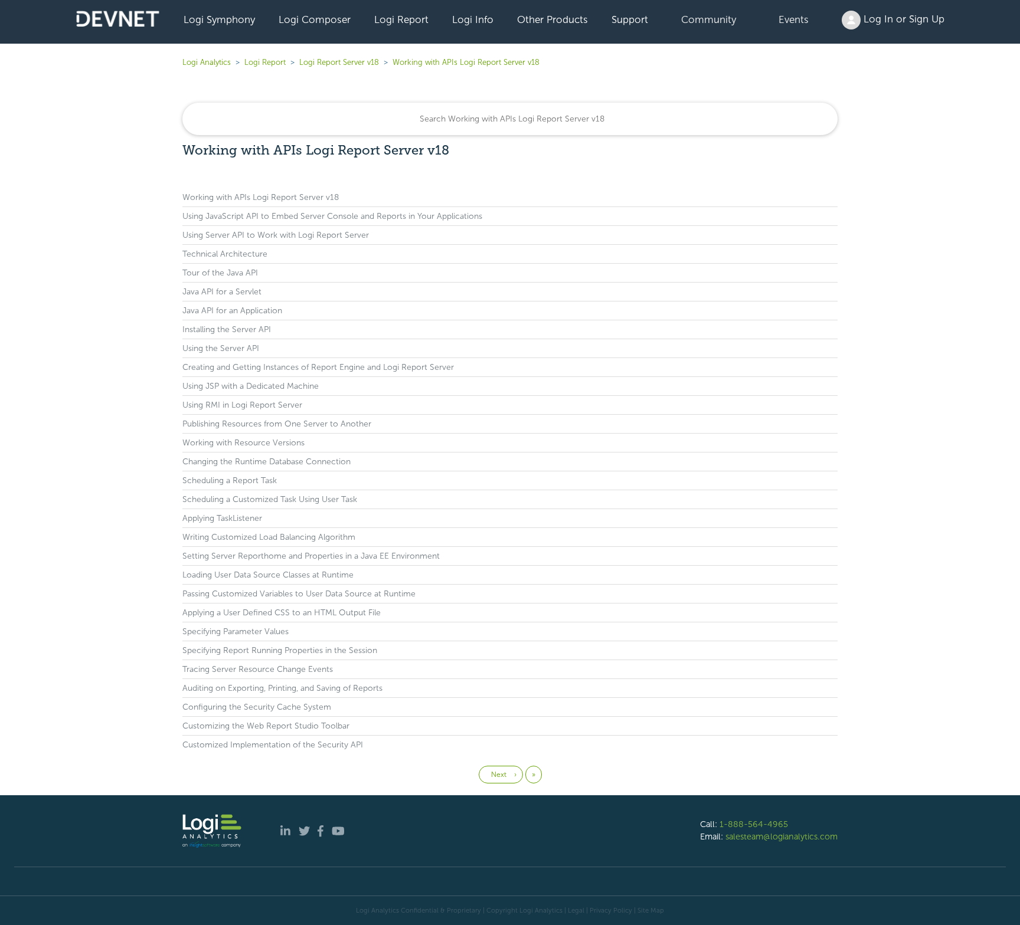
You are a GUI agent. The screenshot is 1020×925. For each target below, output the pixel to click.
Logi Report (401, 19)
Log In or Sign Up (902, 19)
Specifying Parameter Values (235, 631)
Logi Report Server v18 (340, 62)
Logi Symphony (219, 19)
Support (630, 19)
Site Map (651, 910)
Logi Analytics (206, 62)
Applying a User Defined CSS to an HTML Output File (281, 613)
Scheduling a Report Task (229, 480)
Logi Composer (315, 19)
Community (708, 19)
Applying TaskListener (222, 518)
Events (794, 19)
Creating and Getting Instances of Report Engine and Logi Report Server (318, 367)
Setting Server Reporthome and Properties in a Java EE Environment (311, 556)
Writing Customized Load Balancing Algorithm (268, 537)
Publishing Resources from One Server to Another (276, 424)
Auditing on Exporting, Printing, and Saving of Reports (282, 688)
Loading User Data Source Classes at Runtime (268, 575)
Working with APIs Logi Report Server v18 (466, 62)
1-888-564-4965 (754, 824)
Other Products (552, 19)
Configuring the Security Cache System (256, 707)
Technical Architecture (224, 254)
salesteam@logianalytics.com (781, 836)
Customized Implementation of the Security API (272, 745)
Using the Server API (220, 348)
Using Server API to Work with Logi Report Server (275, 235)
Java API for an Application (232, 311)
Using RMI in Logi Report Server (242, 405)
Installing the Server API (226, 329)
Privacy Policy (611, 910)
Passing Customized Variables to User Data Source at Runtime (299, 594)
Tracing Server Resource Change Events (257, 669)
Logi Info (472, 19)
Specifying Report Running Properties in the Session (279, 650)
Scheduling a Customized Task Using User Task (269, 499)
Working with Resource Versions (243, 443)
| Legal (574, 910)
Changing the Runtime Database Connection (266, 462)
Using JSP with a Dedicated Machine (250, 386)
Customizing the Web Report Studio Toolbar (265, 726)
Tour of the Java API (220, 273)
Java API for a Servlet (221, 292)
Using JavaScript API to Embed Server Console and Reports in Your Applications (332, 216)
